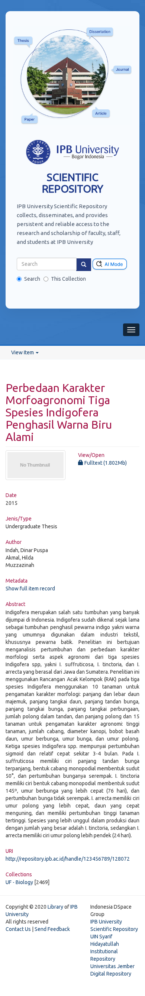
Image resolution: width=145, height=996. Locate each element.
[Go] (83, 264)
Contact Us (18, 929)
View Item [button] (23, 352)
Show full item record (30, 589)
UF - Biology (19, 882)
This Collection (68, 279)
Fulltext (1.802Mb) (105, 463)
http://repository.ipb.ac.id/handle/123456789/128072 (68, 859)
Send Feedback (52, 929)
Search (32, 279)
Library (55, 907)
